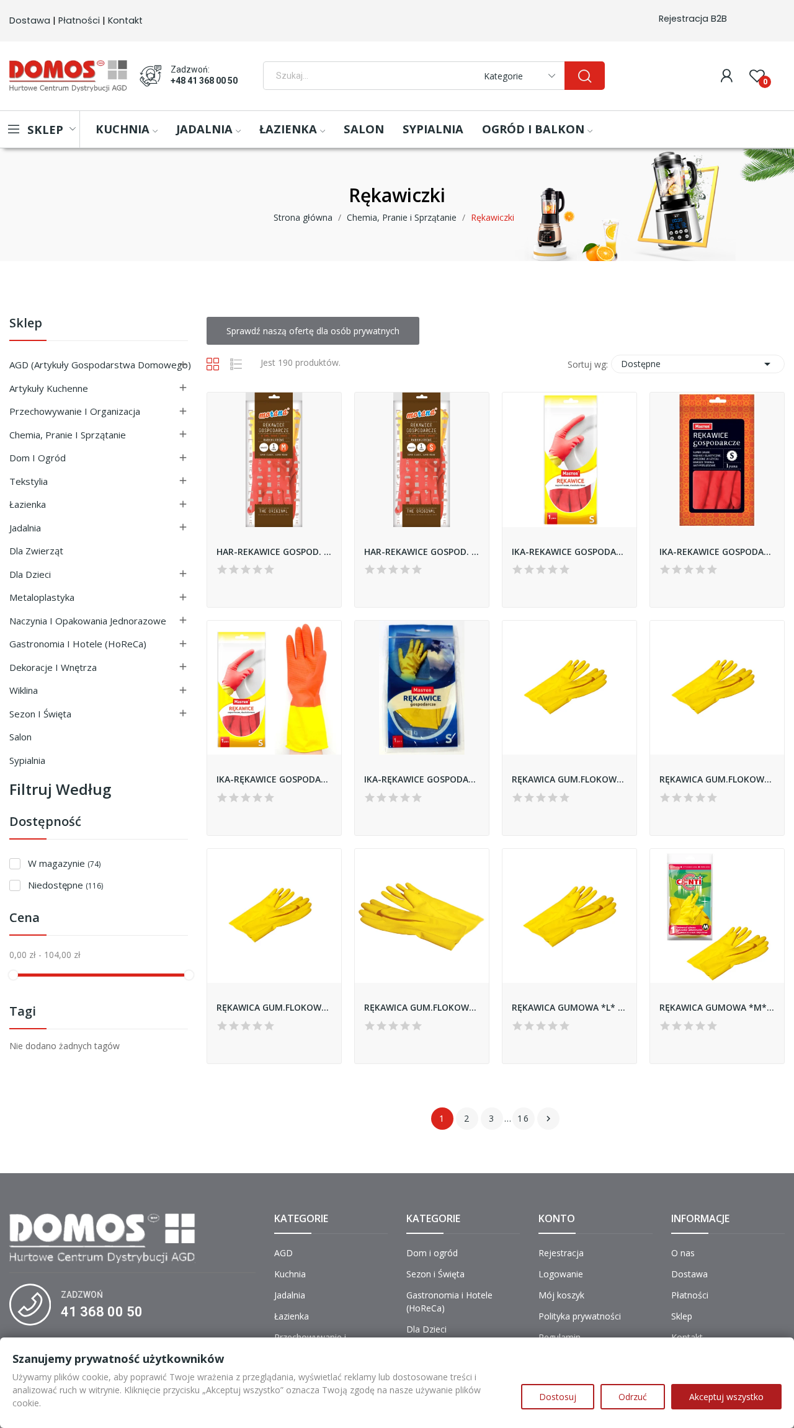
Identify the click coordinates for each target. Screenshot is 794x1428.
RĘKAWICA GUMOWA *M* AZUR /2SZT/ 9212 (717, 1007)
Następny (548, 1118)
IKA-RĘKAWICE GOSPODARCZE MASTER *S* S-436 (422, 779)
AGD (283, 1253)
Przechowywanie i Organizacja (74, 411)
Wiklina (23, 690)
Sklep (25, 324)
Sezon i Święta (40, 713)
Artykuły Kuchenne (48, 388)
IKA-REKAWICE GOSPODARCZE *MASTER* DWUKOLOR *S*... (569, 551)
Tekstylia (28, 481)
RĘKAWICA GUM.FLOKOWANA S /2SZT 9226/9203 (274, 1007)
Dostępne (698, 364)
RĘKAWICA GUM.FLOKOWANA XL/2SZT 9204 (422, 1007)
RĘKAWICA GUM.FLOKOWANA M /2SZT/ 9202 (717, 779)
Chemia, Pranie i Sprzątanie (67, 434)
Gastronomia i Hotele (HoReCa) (77, 643)
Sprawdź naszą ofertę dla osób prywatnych (312, 331)
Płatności (79, 20)
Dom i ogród (37, 457)
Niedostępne (65, 885)
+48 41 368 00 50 (204, 80)
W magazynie (64, 863)
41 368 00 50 (102, 1311)
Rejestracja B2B (693, 18)
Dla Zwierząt (36, 550)
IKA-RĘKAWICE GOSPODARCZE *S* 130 (274, 779)
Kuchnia (290, 1274)
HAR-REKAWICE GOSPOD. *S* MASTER (422, 551)
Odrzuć (632, 1397)
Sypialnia (27, 760)
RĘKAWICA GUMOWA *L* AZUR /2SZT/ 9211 (569, 1007)
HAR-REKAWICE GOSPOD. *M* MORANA (274, 551)
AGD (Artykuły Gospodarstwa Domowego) (100, 364)
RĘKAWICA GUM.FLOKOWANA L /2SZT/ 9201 (569, 779)
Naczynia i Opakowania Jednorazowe (87, 620)
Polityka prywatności (579, 1316)
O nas (683, 1253)
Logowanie (560, 1274)
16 (523, 1118)
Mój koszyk (561, 1295)
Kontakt (125, 20)
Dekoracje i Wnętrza (53, 667)
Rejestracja (561, 1253)
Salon (20, 736)
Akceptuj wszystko (726, 1397)
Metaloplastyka (41, 597)
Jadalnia (25, 527)
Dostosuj (557, 1397)
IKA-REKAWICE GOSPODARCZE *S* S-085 (717, 551)
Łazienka (27, 504)
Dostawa (29, 20)
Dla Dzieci (30, 574)
